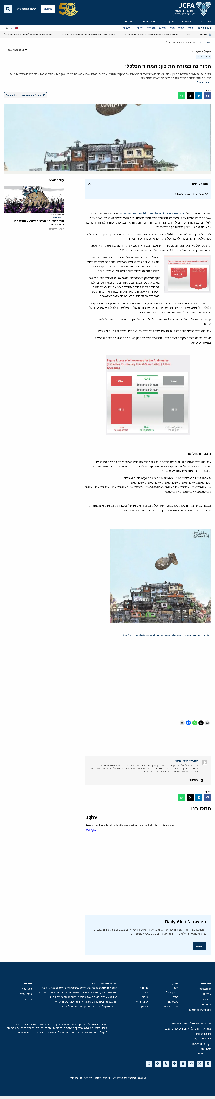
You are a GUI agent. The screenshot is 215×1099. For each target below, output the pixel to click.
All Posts (193, 780)
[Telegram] (174, 1063)
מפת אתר (206, 1049)
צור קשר (128, 21)
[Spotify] (158, 1063)
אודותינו (189, 21)
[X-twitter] (200, 1063)
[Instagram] (183, 1063)
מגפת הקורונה (203, 56)
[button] (207, 95)
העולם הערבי (201, 51)
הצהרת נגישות (203, 1053)
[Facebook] (208, 1063)
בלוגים (201, 42)
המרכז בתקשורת (148, 21)
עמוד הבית (205, 21)
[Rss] (166, 1063)
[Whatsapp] (149, 1063)
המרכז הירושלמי (203, 82)
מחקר (171, 21)
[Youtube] (191, 1063)
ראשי (209, 42)
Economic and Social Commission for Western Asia (151, 213)
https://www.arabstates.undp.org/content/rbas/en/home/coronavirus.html (166, 635)
